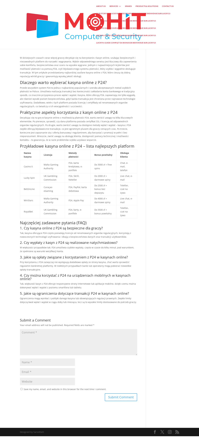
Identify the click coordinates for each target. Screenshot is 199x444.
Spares (128, 6)
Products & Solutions (147, 6)
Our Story (101, 13)
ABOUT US (101, 6)
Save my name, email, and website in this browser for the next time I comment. (65, 389)
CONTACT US (168, 6)
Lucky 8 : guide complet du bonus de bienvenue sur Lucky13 (140, 13)
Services (113, 6)
